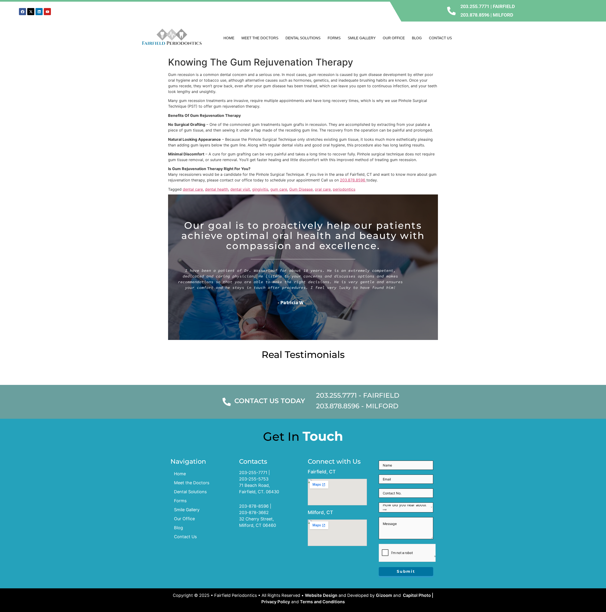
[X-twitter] (30, 11)
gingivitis (260, 189)
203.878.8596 (353, 180)
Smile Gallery (362, 38)
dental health (216, 189)
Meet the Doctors (259, 38)
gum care (278, 189)
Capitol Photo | (417, 595)
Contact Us (440, 38)
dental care (193, 189)
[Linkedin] (39, 11)
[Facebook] (22, 11)
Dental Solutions (303, 38)
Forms (334, 38)
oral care (323, 189)
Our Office (394, 38)
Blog (417, 38)
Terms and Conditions (322, 601)
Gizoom (384, 595)
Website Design (321, 595)
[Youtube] (47, 11)
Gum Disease (301, 189)
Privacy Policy (275, 601)
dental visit (240, 189)
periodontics (344, 189)
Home (228, 38)
